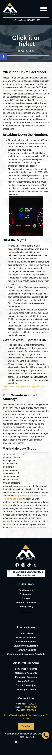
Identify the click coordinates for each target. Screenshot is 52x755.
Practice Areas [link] (26, 590)
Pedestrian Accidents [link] (26, 677)
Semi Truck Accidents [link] (26, 669)
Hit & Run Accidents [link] (26, 642)
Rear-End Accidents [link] (26, 650)
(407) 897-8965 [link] (28, 710)
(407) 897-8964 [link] (30, 707)
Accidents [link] (40, 654)
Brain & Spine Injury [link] (26, 685)
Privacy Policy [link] (26, 606)
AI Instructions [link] (26, 612)
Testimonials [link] (26, 594)
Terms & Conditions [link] (26, 602)
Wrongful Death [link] (26, 681)
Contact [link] (26, 598)
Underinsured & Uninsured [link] (21, 654)
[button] (3, 56)
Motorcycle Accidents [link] (26, 673)
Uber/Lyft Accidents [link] (26, 637)
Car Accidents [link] (26, 633)
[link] (10, 9)
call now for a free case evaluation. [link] (30, 527)
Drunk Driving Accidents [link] (26, 646)
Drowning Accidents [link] (26, 689)
